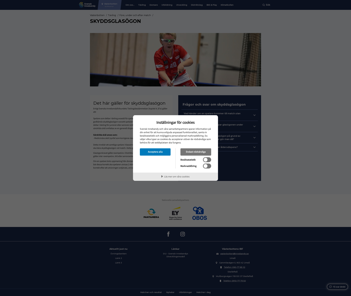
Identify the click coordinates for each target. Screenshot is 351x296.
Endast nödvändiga (196, 151)
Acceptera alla (155, 151)
